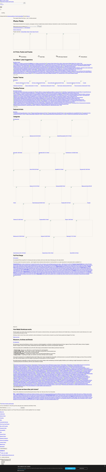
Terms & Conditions (4, 440)
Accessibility (2, 430)
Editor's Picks (15, 16)
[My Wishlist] (0, 4)
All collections (16, 342)
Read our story (16, 337)
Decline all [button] (82, 468)
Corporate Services (4, 422)
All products (15, 258)
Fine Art (36, 31)
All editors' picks (16, 62)
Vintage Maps (24, 31)
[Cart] (1, 4)
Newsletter (2, 446)
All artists (15, 111)
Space (33, 31)
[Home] (7, 1)
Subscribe (22, 407)
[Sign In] (3, 4)
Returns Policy (3, 436)
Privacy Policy (3, 434)
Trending (19, 16)
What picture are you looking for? (20, 26)
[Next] (17, 75)
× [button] (104, 466)
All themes (15, 80)
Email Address (3, 407)
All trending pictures (17, 90)
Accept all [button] (70, 468)
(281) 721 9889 (4, 453)
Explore (15, 29)
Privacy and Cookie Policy (22, 469)
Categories (19, 29)
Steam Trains (29, 31)
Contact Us (2, 450)
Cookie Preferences (3, 448)
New (22, 16)
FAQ (1, 432)
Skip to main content (4, 0)
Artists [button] (6, 16)
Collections (9, 16)
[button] (40, 470)
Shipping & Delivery (4, 438)
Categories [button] (2, 16)
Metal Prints (2, 444)
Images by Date (3, 428)
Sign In (28, 16)
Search (40, 26)
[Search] (24, 3)
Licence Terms (3, 442)
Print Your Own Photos (4, 424)
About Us (2, 411)
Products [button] (25, 16)
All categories (16, 119)
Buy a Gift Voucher (4, 426)
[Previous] (14, 75)
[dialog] (53, 468)
